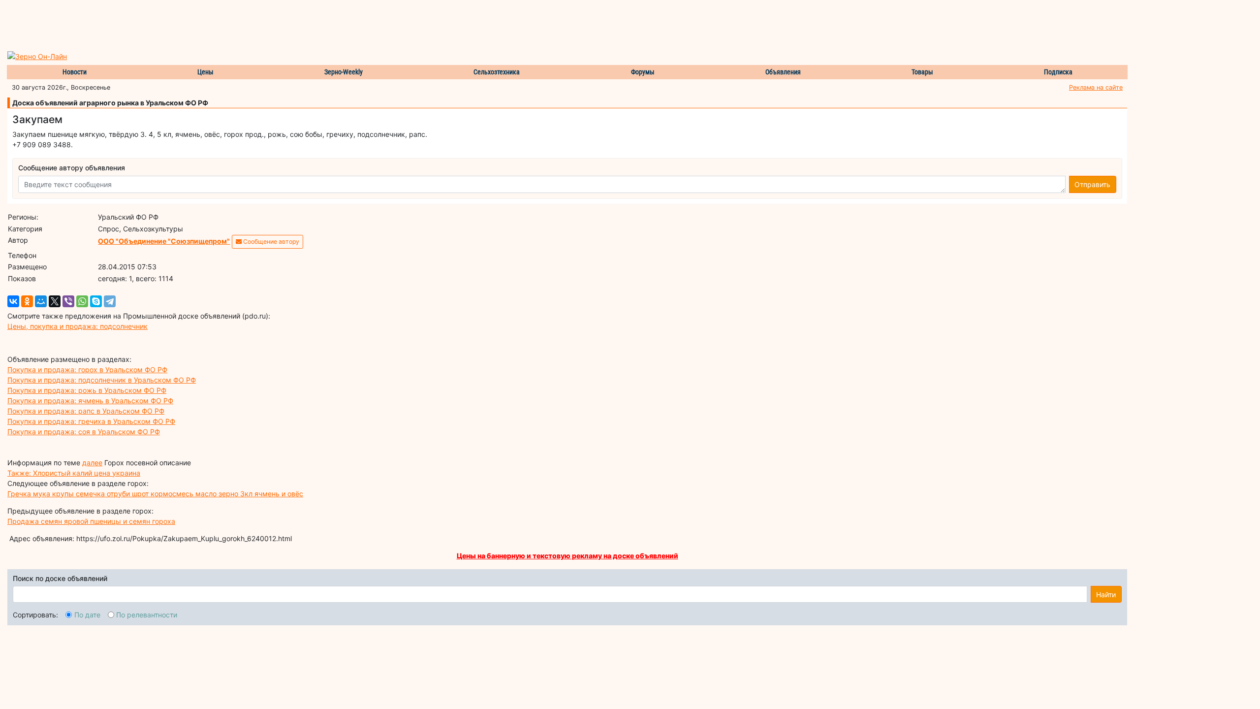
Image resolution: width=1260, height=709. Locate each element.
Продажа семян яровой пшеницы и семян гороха (91, 521)
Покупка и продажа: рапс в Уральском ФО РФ (85, 411)
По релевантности (146, 615)
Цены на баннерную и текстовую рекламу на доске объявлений (567, 555)
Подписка (1058, 72)
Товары (922, 72)
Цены (205, 72)
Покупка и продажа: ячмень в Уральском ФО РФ (90, 400)
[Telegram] (110, 301)
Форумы (643, 72)
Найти (1106, 594)
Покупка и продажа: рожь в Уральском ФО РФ (86, 390)
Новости (75, 72)
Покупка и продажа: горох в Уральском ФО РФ (87, 369)
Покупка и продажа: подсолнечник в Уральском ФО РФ (101, 380)
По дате (87, 615)
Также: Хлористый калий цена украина (73, 473)
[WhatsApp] (82, 301)
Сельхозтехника (496, 72)
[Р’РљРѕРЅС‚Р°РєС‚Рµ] (13, 301)
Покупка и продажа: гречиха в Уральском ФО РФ (91, 421)
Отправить (1092, 184)
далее (92, 462)
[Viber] (68, 301)
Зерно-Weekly (343, 72)
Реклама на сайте (1096, 87)
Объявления (783, 72)
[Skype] (96, 301)
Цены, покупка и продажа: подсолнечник (77, 326)
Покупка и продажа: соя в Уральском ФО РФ (83, 431)
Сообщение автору (270, 241)
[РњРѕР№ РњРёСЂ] (41, 301)
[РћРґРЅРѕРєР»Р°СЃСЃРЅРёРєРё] (27, 301)
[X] (55, 301)
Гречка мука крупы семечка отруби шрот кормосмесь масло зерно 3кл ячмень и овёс (155, 493)
